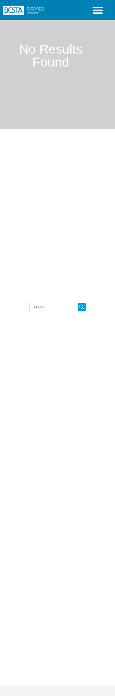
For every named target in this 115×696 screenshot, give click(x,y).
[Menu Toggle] (97, 10)
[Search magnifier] (82, 307)
